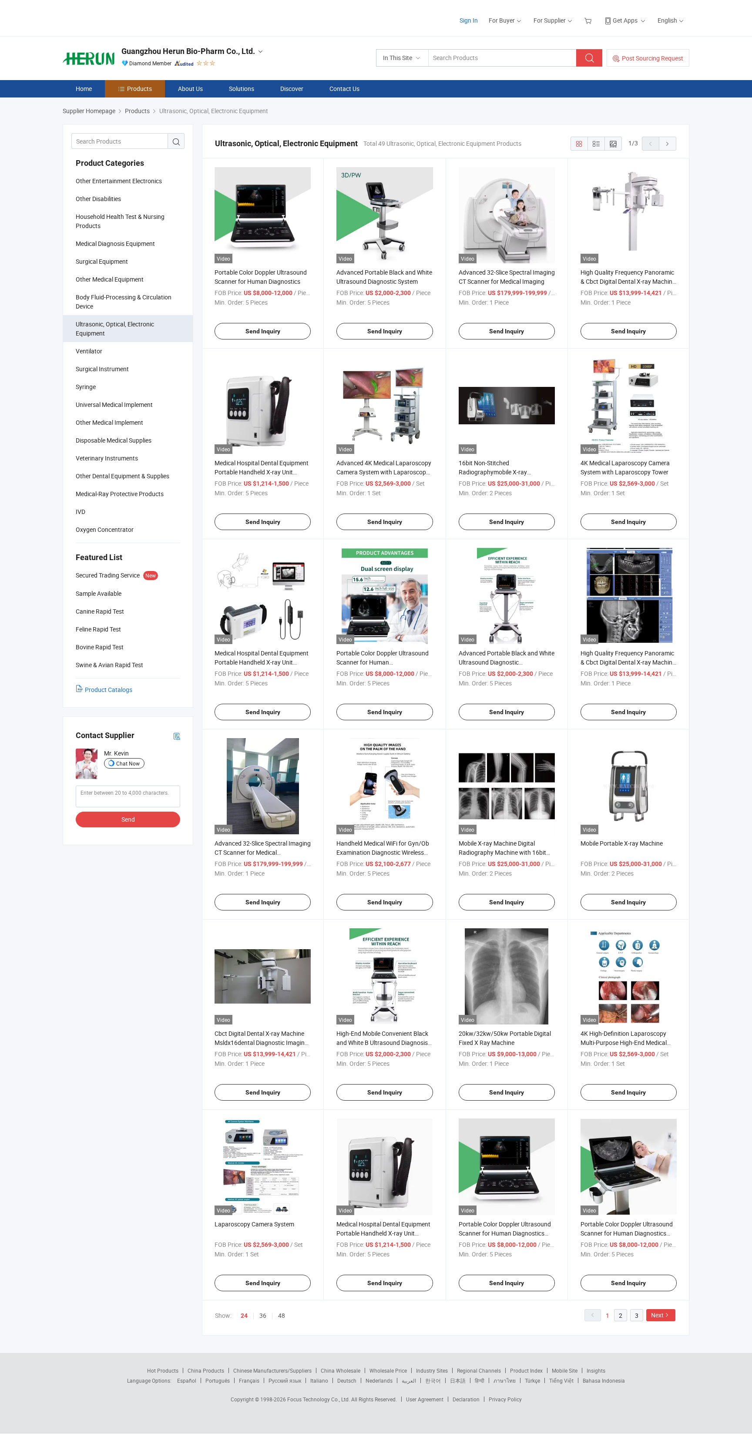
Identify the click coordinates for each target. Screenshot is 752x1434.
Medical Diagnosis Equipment (115, 243)
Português (217, 1380)
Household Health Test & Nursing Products (120, 221)
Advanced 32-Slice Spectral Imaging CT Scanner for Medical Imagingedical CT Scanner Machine (263, 852)
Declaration (466, 1399)
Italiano (319, 1380)
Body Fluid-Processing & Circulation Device (123, 301)
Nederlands (379, 1380)
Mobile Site (564, 1370)
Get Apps (625, 20)
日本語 (458, 1380)
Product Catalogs (108, 689)
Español (186, 1380)
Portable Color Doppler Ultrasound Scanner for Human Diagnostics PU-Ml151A (505, 1233)
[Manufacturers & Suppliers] (119, 17)
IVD (80, 511)
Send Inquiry (262, 331)
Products (139, 88)
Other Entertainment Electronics (119, 181)
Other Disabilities (98, 199)
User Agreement (424, 1399)
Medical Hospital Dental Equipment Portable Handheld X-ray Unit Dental (383, 1233)
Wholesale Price (388, 1370)
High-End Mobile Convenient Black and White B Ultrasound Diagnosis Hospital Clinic (382, 1042)
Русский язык (285, 1380)
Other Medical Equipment (110, 279)
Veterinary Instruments (107, 458)
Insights (596, 1370)
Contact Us (344, 88)
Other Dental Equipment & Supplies (122, 476)
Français (249, 1380)
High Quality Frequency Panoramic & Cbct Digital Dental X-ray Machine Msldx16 (628, 281)
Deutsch (346, 1380)
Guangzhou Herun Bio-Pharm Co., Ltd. (188, 51)
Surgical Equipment (102, 261)
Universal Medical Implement (114, 404)
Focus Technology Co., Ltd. (319, 1399)
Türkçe (532, 1380)
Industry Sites (432, 1370)
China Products (206, 1370)
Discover (291, 88)
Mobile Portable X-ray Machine (622, 843)
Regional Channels (479, 1370)
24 (244, 1315)
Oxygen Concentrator (105, 529)
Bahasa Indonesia (604, 1380)
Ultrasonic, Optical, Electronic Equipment (115, 328)
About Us (190, 88)
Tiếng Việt (561, 1380)
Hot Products (162, 1370)
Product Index (526, 1370)
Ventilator (89, 351)
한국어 (433, 1380)
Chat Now (128, 763)
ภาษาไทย (505, 1380)
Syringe (86, 387)
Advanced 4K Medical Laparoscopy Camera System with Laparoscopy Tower (383, 472)
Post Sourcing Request (652, 58)
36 (262, 1315)
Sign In (469, 20)
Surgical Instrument (102, 369)
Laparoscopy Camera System (254, 1224)
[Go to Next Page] (667, 143)
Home (84, 88)
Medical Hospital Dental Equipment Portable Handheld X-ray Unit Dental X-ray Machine (262, 472)
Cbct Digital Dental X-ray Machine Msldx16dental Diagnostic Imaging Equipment (261, 1042)
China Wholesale (340, 1370)
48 (281, 1315)
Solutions (241, 88)
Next (657, 1315)
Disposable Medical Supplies (113, 440)
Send (128, 819)
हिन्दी (479, 1380)
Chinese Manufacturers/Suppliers (272, 1370)
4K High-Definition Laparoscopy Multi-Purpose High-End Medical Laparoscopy (624, 1042)
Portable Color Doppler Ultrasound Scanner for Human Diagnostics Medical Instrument (627, 1233)
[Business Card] (176, 736)
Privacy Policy (505, 1399)
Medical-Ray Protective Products (120, 494)
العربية (409, 1380)
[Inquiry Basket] (589, 20)
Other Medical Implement (109, 422)
